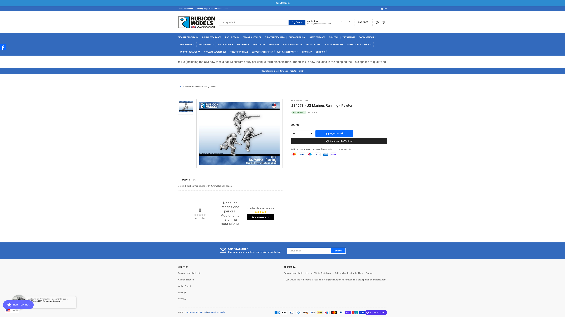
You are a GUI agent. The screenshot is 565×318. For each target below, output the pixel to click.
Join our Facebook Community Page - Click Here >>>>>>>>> (203, 9)
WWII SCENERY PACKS (292, 44)
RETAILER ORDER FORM (188, 37)
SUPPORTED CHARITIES (262, 52)
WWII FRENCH (243, 44)
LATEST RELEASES (317, 37)
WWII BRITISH (186, 44)
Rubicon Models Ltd (300, 100)
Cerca (299, 22)
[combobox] (262, 22)
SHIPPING (320, 52)
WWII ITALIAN (259, 44)
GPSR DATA (307, 52)
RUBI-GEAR (334, 37)
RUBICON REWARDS (188, 52)
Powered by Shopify (216, 312)
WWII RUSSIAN (224, 44)
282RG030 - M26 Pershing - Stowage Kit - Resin (46, 300)
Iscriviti (338, 250)
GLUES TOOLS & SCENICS (358, 44)
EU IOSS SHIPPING (297, 37)
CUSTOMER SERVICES (286, 52)
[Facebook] (3, 47)
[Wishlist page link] (341, 22)
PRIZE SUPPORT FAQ (239, 52)
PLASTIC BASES (313, 44)
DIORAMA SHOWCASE (333, 44)
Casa (180, 86)
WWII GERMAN (205, 44)
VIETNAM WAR (349, 37)
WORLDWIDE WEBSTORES (215, 52)
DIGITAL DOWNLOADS (211, 37)
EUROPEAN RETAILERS (275, 37)
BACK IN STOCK (232, 37)
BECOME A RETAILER (252, 37)
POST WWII (274, 44)
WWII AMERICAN (366, 37)
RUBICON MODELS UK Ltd (196, 312)
